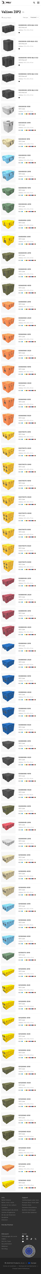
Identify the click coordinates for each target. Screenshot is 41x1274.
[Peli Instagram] (27, 1239)
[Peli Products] (23, 1239)
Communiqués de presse (10, 1210)
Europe (33, 1263)
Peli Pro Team (6, 1241)
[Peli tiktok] (31, 1239)
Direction (5, 1220)
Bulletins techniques (29, 1210)
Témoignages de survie (9, 1236)
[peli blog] (23, 1241)
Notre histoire (6, 1200)
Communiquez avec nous (30, 1200)
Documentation (7, 1244)
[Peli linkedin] (27, 1236)
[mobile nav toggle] (38, 2)
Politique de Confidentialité (27, 1266)
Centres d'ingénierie (8, 1212)
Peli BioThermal (7, 1225)
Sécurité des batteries (29, 1212)
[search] (34, 3)
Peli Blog (5, 1249)
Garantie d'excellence (29, 1208)
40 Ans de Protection (9, 1215)
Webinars (5, 1246)
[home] (6, 2)
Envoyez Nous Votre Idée (30, 1203)
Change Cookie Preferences (21, 1269)
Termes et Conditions (9, 1266)
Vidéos (4, 1239)
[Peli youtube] (23, 1236)
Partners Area (26, 1205)
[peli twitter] (35, 1239)
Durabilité (5, 1217)
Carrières (5, 1208)
